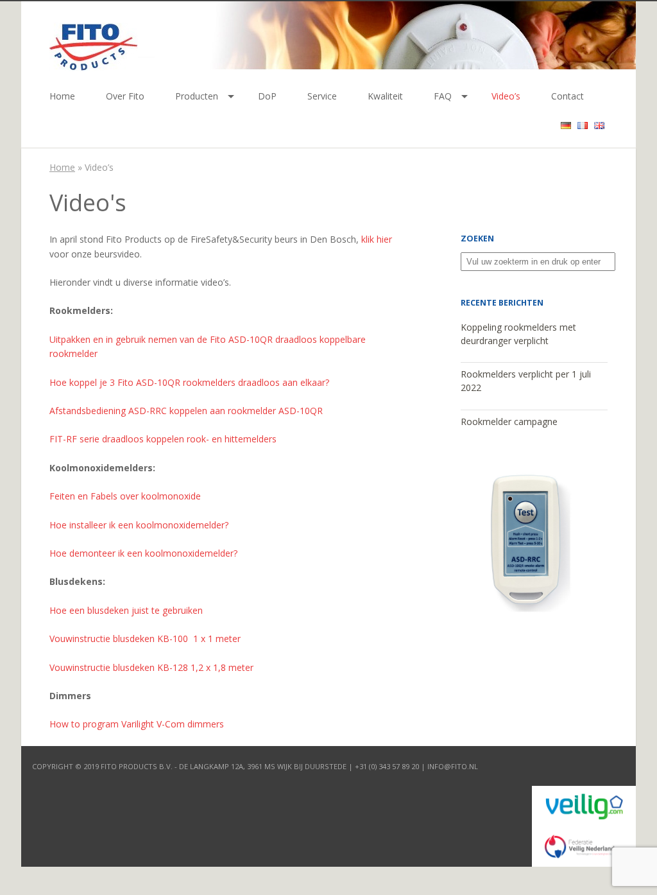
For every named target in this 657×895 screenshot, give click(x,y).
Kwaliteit (385, 96)
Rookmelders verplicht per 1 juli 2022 (526, 381)
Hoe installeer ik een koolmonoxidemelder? (138, 525)
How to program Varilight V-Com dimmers (136, 724)
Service (322, 96)
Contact (567, 96)
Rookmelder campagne (509, 421)
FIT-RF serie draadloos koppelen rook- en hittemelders (163, 439)
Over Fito (125, 96)
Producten (196, 96)
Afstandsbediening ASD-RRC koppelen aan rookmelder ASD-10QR (186, 410)
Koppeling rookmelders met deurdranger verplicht (518, 334)
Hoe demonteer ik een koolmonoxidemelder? (143, 553)
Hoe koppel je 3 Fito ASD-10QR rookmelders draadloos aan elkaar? (189, 382)
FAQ (443, 96)
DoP (267, 96)
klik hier (376, 239)
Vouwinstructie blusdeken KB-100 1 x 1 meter (146, 638)
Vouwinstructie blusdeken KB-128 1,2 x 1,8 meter (151, 667)
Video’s (505, 96)
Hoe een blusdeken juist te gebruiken (127, 610)
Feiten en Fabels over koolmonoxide (125, 496)
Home (62, 96)
